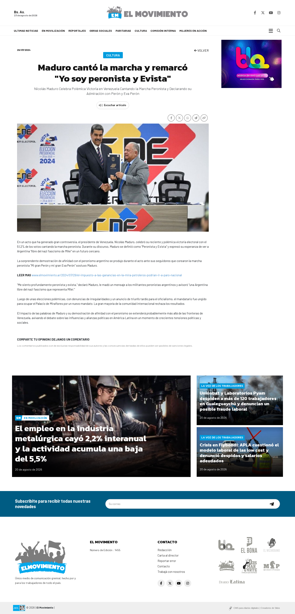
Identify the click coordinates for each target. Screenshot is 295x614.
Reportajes (77, 30)
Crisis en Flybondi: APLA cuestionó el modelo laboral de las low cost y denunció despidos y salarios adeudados (239, 453)
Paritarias (123, 30)
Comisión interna (163, 30)
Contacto (164, 566)
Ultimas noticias (26, 30)
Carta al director (168, 555)
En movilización (53, 30)
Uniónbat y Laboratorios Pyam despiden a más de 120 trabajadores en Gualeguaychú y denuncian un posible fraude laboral (238, 401)
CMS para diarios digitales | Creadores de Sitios (257, 608)
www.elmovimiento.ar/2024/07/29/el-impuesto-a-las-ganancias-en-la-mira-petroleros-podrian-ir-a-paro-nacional (107, 275)
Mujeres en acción (193, 30)
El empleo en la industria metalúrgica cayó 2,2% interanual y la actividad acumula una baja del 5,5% (80, 443)
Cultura (141, 30)
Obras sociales (101, 30)
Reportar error (167, 561)
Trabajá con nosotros (171, 571)
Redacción (165, 550)
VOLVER (203, 50)
